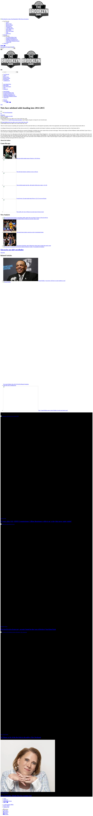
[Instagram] (3, 45)
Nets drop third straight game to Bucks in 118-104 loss (28, 158)
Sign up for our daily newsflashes (12, 250)
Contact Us (5, 43)
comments (3, 115)
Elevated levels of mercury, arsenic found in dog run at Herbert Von (28, 629)
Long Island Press (10, 28)
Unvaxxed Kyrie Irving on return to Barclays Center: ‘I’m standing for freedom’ (27, 246)
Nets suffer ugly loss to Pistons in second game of (30, 211)
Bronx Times (9, 23)
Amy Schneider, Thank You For (16, 796)
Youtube (6, 814)
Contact (6, 810)
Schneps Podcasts (4, 792)
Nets (2, 104)
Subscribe (3, 252)
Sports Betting (6, 91)
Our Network (6, 74)
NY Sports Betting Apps (11, 37)
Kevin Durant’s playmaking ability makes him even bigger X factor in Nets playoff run (29, 217)
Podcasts (5, 34)
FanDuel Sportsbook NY (11, 38)
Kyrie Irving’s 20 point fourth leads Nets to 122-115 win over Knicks (31, 198)
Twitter (6, 813)
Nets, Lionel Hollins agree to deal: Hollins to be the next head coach (53, 410)
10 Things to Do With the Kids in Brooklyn (21, 737)
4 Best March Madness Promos (12, 41)
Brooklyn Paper (9, 25)
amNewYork (3, 518)
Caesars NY (8, 42)
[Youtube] (4, 45)
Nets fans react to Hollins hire (9, 385)
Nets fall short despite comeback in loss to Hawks (27, 171)
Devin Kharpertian (8, 112)
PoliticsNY (8, 33)
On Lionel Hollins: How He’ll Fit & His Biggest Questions (16, 384)
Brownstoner (9, 26)
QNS (7, 32)
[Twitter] (2, 45)
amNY (7, 22)
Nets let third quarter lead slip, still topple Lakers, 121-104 (32, 185)
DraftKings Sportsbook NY (12, 39)
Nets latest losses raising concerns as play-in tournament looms (30, 232)
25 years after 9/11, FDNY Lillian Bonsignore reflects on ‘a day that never (36, 521)
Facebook (6, 811)
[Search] (14, 48)
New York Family (10, 31)
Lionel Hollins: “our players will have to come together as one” (51, 280)
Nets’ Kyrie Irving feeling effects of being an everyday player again (24, 218)
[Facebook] (6, 102)
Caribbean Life (9, 27)
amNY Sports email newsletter (15, 119)
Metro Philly (8, 29)
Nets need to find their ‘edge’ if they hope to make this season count (34, 245)
